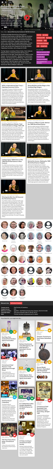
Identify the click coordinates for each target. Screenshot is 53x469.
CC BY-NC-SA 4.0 (32, 312)
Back (10, 2)
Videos (5, 31)
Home (2, 31)
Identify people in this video (43, 54)
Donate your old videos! (42, 59)
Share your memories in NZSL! (43, 52)
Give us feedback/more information (42, 62)
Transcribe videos (40, 56)
